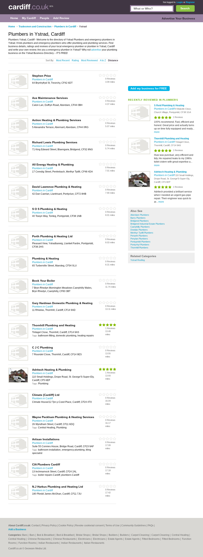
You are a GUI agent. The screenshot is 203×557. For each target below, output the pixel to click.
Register (190, 2)
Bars (25, 535)
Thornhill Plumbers (139, 247)
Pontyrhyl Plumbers (139, 244)
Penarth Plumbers (139, 235)
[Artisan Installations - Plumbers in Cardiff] (18, 451)
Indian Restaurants (48, 543)
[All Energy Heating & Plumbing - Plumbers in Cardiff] (18, 176)
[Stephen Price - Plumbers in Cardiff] (18, 88)
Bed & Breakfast (46, 535)
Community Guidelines (133, 525)
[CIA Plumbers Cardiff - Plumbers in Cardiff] (18, 476)
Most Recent (63, 60)
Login (180, 2)
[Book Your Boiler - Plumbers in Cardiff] (18, 293)
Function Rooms (27, 543)
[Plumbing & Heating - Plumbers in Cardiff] (18, 270)
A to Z (103, 60)
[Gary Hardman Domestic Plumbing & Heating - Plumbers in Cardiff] (18, 315)
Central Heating (180, 535)
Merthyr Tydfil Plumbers (141, 233)
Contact (36, 525)
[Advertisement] (161, 53)
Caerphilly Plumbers (140, 227)
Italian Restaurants (94, 543)
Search (185, 8)
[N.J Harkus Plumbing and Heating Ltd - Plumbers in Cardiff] (18, 499)
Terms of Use (112, 525)
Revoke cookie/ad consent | (90, 525)
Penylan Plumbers (139, 238)
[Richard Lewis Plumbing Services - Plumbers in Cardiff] (18, 154)
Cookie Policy (65, 525)
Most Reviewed (89, 60)
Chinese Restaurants (39, 539)
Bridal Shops (83, 535)
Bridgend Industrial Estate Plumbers (147, 224)
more (157, 132)
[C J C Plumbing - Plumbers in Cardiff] (18, 359)
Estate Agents (115, 539)
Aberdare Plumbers (139, 215)
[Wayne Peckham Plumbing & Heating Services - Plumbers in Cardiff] (18, 429)
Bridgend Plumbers (139, 221)
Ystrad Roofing (137, 260)
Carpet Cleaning (140, 535)
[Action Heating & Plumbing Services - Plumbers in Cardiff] (18, 132)
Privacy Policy (49, 525)
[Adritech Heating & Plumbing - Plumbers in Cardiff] (139, 186)
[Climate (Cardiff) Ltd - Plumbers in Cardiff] (18, 407)
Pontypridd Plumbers (140, 241)
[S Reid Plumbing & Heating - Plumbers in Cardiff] (139, 120)
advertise (96, 49)
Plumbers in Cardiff (164, 108)
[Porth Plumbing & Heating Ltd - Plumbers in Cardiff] (18, 248)
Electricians (84, 539)
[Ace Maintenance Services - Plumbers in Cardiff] (18, 110)
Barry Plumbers (138, 218)
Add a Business (17, 529)
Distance (113, 60)
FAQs (150, 525)
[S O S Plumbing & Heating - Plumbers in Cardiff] (18, 221)
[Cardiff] (30, 9)
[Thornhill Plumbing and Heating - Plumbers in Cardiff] (139, 153)
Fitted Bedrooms (151, 539)
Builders (113, 535)
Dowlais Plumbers (139, 230)
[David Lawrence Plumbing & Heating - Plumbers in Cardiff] (18, 199)
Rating (75, 60)
